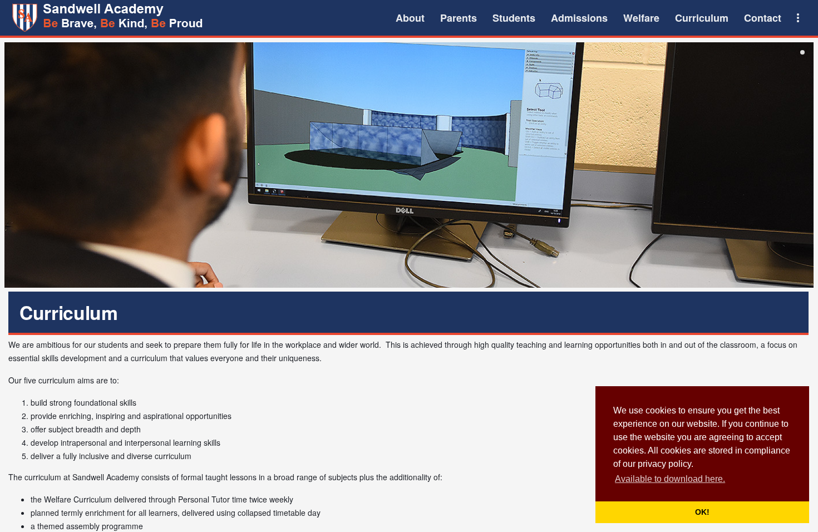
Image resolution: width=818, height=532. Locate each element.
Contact (762, 18)
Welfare (641, 18)
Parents (458, 18)
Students (513, 18)
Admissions (579, 18)
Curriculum (701, 18)
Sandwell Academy (108, 18)
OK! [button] (702, 512)
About (410, 18)
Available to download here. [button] (670, 479)
